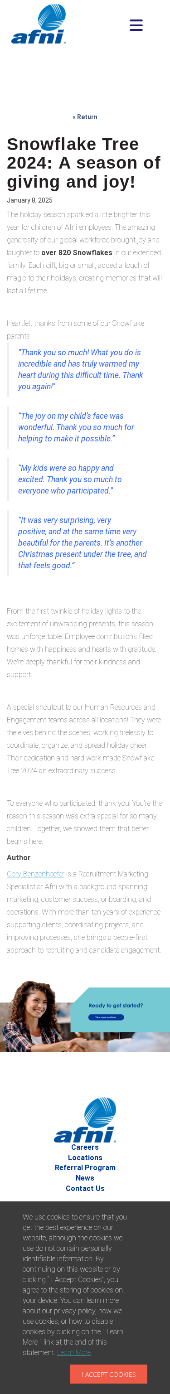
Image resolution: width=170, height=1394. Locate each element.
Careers (85, 1147)
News (85, 1178)
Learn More (74, 1352)
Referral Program (85, 1167)
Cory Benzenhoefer (35, 874)
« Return (85, 117)
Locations (85, 1157)
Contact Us (85, 1188)
